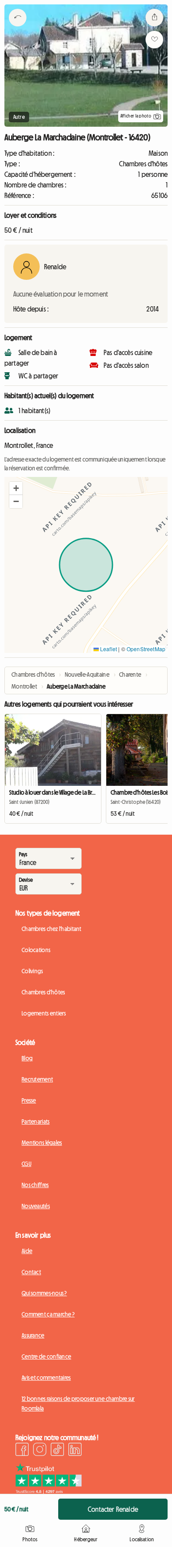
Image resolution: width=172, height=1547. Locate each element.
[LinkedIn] (75, 1451)
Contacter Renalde (113, 1509)
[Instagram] (39, 1451)
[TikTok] (57, 1451)
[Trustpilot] (48, 1491)
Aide (27, 1251)
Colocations (36, 950)
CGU (26, 1164)
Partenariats (35, 1121)
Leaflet (108, 649)
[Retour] (17, 28)
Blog (27, 1058)
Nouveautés (36, 1206)
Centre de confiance (46, 1356)
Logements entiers (44, 1013)
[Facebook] (22, 1451)
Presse (29, 1100)
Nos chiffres (35, 1185)
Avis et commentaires (46, 1378)
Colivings (32, 971)
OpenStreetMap (146, 649)
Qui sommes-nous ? (44, 1293)
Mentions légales (42, 1143)
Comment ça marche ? (48, 1314)
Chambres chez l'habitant (52, 929)
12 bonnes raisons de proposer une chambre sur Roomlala (78, 1403)
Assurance (33, 1335)
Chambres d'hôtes (43, 992)
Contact (31, 1272)
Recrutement (37, 1079)
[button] (15, 488)
